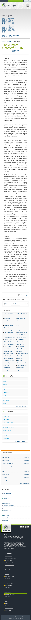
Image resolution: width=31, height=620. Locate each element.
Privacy (21, 618)
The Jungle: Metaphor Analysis (9, 31)
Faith (5, 395)
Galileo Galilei (20, 358)
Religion (6, 384)
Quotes (6, 601)
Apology (4, 500)
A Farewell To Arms (7, 513)
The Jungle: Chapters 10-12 (8, 22)
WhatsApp (14, 52)
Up (15, 303)
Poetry (5, 381)
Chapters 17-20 (24, 304)
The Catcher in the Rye (7, 466)
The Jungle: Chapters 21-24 (8, 26)
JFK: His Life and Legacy (22, 313)
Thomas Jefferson (8, 334)
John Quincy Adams (8, 325)
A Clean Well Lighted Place (8, 505)
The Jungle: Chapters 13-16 (8, 23)
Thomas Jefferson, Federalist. (23, 332)
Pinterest (28, 527)
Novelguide (27, 0)
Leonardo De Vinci (8, 351)
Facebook (26, 527)
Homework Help (19, 0)
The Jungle (9, 41)
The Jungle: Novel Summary (8, 18)
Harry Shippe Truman (21, 316)
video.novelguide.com (9, 565)
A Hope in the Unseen (7, 517)
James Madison (20, 320)
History (5, 403)
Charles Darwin (7, 346)
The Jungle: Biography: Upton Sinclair (10, 35)
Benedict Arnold (20, 344)
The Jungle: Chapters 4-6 (7, 20)
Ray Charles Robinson (22, 370)
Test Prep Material (8, 585)
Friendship (6, 398)
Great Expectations (7, 480)
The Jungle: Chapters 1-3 (7, 19)
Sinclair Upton (25, 295)
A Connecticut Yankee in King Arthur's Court (12, 508)
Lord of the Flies (6, 460)
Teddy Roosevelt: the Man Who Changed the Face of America (23, 330)
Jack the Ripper (7, 363)
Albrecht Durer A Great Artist (23, 348)
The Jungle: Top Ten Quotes (8, 34)
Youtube (21, 527)
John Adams (6, 323)
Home (3, 41)
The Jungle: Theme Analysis (8, 32)
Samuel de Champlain (22, 365)
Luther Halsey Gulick (8, 355)
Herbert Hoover (7, 318)
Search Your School (9, 608)
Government (6, 400)
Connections (7, 599)
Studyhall (11, 0)
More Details (11, 548)
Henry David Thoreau (8, 353)
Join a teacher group (9, 583)
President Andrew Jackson (9, 327)
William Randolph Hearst (22, 353)
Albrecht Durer (7, 348)
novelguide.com (8, 556)
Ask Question (7, 571)
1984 (4, 471)
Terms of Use (11, 618)
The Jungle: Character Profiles (8, 30)
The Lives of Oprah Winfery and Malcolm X (9, 339)
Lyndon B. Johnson (21, 337)
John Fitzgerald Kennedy (9, 337)
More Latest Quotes (20, 406)
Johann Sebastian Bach (22, 363)
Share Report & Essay (9, 576)
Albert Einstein (20, 346)
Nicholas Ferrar (20, 367)
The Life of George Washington (9, 330)
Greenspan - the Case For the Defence (9, 360)
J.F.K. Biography (7, 320)
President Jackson (21, 327)
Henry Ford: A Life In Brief (9, 344)
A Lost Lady (5, 520)
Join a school (7, 580)
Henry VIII (19, 360)
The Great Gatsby (6, 457)
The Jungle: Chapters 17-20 (8, 25)
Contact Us (7, 587)
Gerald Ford (6, 316)
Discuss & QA (26, 454)
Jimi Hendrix (6, 365)
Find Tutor (7, 574)
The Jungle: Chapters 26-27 (8, 28)
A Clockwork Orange (7, 510)
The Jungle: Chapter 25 (7, 27)
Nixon (18, 325)
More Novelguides (24, 483)
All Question (7, 596)
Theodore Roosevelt (8, 332)
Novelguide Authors (9, 605)
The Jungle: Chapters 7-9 (7, 21)
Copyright (17, 618)
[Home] (9, 5)
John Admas (20, 323)
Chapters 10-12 (7, 304)
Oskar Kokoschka (21, 339)
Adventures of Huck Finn (8, 463)
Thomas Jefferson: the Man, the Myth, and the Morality (9, 313)
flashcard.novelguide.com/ (10, 562)
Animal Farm (5, 468)
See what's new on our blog (10, 594)
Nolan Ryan (6, 370)
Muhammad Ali (7, 367)
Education (6, 389)
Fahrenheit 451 (6, 474)
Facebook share (15, 50)
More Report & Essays (20, 441)
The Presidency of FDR (22, 318)
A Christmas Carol (6, 503)
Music (5, 387)
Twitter (13, 51)
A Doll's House (6, 515)
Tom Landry (19, 351)
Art (4, 378)
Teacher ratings (8, 610)
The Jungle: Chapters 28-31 (8, 29)
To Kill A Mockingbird (7, 454)
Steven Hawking (20, 341)
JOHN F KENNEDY (21, 334)
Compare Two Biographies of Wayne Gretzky (23, 355)
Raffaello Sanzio (7, 341)
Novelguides (7, 578)
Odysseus (5, 477)
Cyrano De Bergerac (8, 358)
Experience (6, 392)
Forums (6, 603)
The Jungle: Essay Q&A (7, 36)
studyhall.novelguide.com (10, 558)
